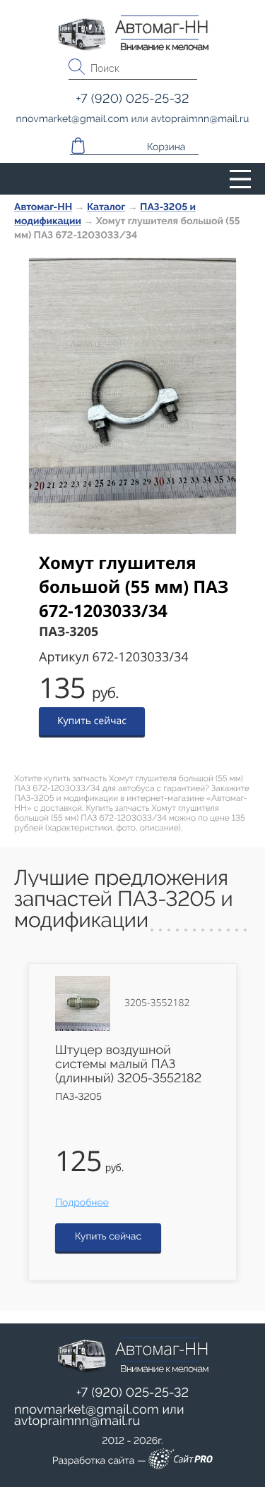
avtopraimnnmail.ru (77, 1421)
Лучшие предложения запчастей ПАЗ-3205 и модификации (123, 899)
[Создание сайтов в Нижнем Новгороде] (180, 1461)
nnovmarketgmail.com (86, 1409)
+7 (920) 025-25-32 (132, 1392)
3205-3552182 (156, 1003)
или (99, 1416)
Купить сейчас (91, 721)
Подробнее (82, 1202)
